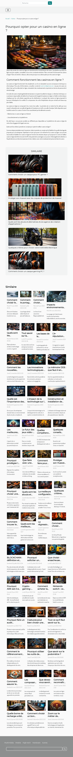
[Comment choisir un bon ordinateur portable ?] (36, 705)
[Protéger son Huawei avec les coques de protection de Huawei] (34, 187)
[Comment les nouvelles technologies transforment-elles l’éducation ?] (16, 359)
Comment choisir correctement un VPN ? (59, 527)
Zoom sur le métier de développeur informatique (54, 717)
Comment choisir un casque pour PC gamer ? (28, 174)
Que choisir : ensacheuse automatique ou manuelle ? (56, 561)
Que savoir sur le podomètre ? (56, 652)
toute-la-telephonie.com (47, 86)
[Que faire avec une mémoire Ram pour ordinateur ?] (28, 454)
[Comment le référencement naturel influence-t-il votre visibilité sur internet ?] (16, 643)
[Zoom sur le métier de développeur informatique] (57, 705)
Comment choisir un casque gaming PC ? (26, 271)
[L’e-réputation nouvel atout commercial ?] (59, 327)
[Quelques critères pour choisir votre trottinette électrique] (32, 237)
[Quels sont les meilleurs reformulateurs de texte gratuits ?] (28, 517)
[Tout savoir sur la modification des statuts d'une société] (28, 326)
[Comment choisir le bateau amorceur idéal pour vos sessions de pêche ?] (12, 294)
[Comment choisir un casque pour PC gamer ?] (28, 163)
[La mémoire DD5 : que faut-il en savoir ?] (57, 359)
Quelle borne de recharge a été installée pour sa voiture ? (15, 717)
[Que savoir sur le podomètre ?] (57, 643)
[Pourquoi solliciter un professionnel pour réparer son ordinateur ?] (36, 549)
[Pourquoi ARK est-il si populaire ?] (13, 579)
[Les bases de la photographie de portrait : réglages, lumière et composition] (43, 327)
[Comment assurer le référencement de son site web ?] (14, 674)
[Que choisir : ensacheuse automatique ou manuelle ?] (57, 549)
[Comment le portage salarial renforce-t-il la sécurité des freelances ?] (25, 294)
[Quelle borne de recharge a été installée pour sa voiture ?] (16, 705)
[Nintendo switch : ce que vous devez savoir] (59, 579)
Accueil (7, 18)
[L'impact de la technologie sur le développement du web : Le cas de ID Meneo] (36, 391)
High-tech (27, 743)
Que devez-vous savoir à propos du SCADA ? (45, 683)
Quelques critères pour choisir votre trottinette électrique (32, 248)
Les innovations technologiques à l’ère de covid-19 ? (36, 370)
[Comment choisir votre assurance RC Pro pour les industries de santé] (39, 294)
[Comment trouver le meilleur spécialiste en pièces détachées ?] (13, 515)
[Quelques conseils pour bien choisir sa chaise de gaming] (59, 423)
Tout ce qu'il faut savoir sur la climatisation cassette (56, 624)
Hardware (36, 743)
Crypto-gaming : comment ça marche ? (28, 590)
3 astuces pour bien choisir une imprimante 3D (35, 623)
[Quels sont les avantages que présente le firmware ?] (13, 326)
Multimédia (9, 743)
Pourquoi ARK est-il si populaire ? (13, 589)
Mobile (18, 743)
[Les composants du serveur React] (30, 673)
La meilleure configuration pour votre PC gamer (45, 495)
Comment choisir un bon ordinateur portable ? (36, 717)
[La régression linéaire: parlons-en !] (44, 515)
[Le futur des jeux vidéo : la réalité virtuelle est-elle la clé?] (28, 423)
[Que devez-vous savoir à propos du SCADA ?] (45, 673)
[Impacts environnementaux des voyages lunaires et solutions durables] (56, 296)
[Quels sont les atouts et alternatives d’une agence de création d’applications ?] (36, 211)
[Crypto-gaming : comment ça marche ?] (28, 579)
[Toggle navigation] (8, 10)
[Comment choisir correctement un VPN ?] (59, 516)
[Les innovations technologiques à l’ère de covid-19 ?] (36, 359)
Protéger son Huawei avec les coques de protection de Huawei (34, 198)
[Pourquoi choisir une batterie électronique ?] (13, 484)
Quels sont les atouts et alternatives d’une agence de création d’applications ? (34, 223)
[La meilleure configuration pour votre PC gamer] (45, 485)
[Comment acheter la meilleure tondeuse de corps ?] (44, 579)
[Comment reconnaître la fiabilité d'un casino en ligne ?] (60, 673)
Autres (13, 18)
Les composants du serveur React (30, 683)
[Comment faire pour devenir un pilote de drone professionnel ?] (44, 454)
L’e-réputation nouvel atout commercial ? (59, 337)
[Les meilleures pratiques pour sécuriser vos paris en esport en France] (13, 423)
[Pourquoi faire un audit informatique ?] (16, 612)
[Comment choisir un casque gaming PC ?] (26, 260)
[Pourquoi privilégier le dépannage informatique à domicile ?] (13, 454)
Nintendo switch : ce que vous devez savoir (59, 590)
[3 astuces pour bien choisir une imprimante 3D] (36, 612)
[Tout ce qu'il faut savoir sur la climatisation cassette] (57, 612)
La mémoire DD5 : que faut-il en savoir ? (57, 370)
